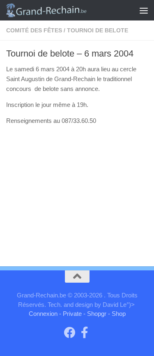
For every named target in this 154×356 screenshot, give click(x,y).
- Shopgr (94, 313)
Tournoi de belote (97, 30)
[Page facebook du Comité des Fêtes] (84, 332)
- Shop (117, 313)
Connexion (43, 313)
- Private (70, 313)
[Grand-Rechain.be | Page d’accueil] (60, 10)
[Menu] (143, 10)
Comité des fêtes (34, 30)
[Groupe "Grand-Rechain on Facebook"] (70, 332)
